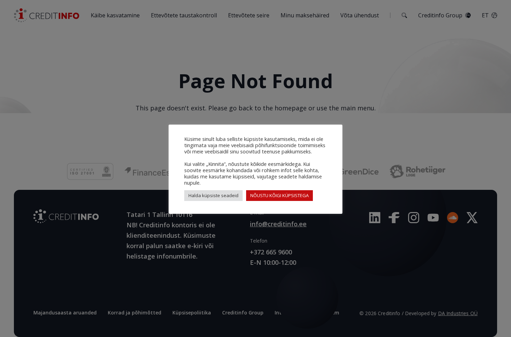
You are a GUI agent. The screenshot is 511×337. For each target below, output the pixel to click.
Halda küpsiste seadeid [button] (213, 195)
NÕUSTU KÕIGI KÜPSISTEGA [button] (279, 195)
